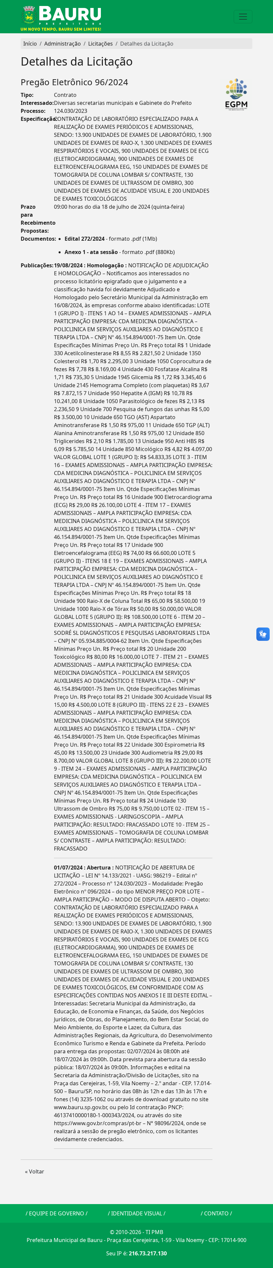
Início (30, 43)
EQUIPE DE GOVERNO (56, 1213)
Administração (62, 43)
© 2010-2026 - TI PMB (136, 1232)
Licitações (100, 43)
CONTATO (216, 1213)
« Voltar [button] (34, 1171)
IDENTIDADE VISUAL (136, 1213)
